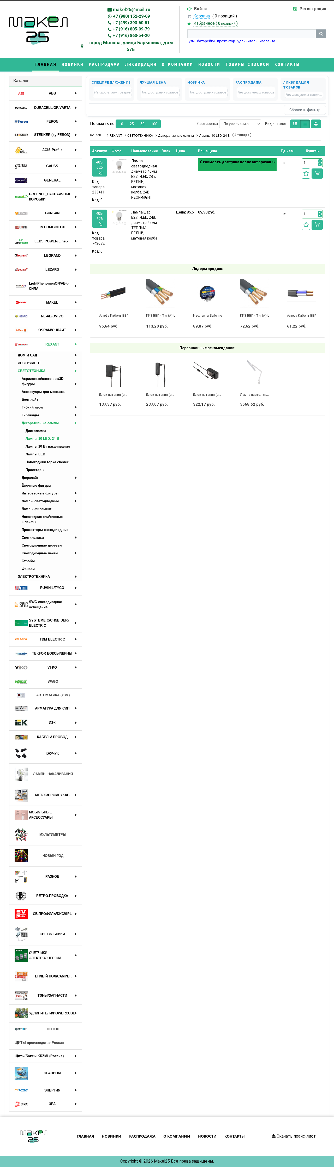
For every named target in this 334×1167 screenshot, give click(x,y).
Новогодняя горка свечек (47, 462)
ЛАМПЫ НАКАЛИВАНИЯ (53, 774)
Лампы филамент (36, 509)
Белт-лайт (30, 399)
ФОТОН (53, 1029)
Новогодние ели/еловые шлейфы (42, 519)
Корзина (201, 16)
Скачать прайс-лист (296, 1136)
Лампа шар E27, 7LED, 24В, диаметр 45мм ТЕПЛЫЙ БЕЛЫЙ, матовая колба (144, 225)
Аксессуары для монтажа (43, 392)
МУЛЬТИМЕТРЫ (52, 835)
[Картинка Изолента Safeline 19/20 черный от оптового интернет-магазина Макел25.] (207, 293)
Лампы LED (35, 454)
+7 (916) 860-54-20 (131, 35)
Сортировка (207, 124)
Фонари (28, 569)
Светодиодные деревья (42, 545)
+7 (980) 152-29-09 (131, 16)
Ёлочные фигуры (36, 485)
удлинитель (247, 41)
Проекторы (35, 470)
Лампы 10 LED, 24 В (42, 439)
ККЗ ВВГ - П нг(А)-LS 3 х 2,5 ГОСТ (171, 315)
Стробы (28, 561)
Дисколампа (36, 431)
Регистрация (313, 8)
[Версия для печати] (316, 124)
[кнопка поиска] (321, 33)
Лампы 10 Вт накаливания (48, 446)
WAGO (53, 681)
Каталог (21, 81)
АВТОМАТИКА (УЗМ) (53, 695)
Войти (200, 8)
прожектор (226, 41)
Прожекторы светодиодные (45, 530)
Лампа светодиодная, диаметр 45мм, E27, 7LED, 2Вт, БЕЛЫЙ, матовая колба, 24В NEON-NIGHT (144, 179)
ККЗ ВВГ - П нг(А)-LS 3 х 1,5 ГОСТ (265, 315)
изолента (267, 41)
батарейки (206, 41)
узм (192, 41)
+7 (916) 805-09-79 (131, 29)
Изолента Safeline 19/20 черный (218, 315)
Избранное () (215, 23)
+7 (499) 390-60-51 (131, 22)
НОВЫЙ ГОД (53, 856)
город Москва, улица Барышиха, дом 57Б (130, 46)
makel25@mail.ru (131, 9)
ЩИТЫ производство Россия (39, 1043)
